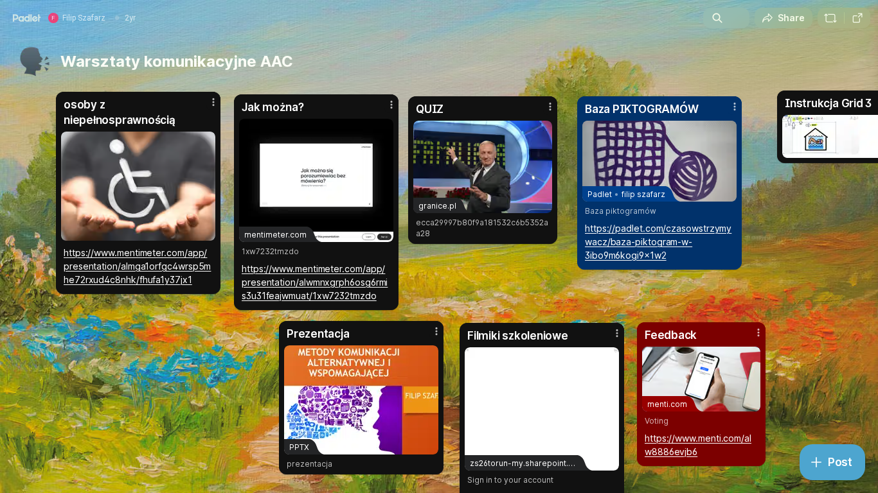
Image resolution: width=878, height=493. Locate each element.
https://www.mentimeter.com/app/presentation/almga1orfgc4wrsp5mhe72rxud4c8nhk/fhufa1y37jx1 (137, 266)
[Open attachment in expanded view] (138, 186)
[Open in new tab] (857, 18)
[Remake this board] (830, 18)
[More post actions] (391, 104)
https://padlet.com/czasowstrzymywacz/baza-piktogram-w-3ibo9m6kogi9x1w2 (658, 242)
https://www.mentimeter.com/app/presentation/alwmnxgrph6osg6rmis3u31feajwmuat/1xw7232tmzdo (315, 282)
